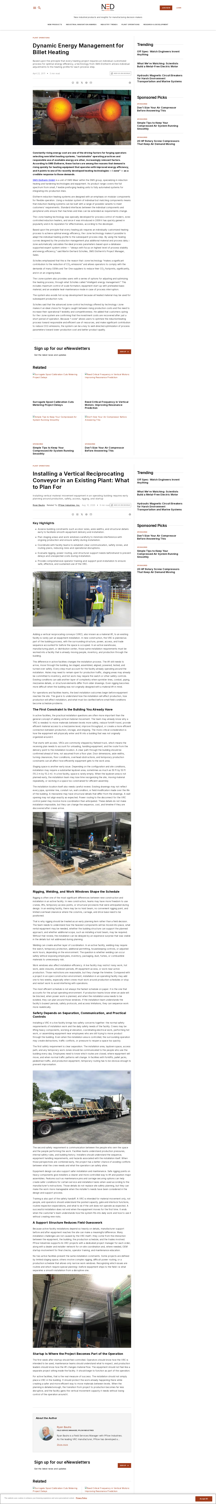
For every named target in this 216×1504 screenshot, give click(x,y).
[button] (34, 8)
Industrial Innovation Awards (81, 24)
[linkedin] (77, 82)
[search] (39, 8)
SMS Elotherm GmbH (44, 180)
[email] (91, 82)
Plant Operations (131, 24)
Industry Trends (109, 24)
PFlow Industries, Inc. (69, 505)
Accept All (204, 1499)
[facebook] (73, 82)
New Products (55, 24)
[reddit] (86, 82)
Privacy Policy (81, 1498)
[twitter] (82, 82)
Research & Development (156, 24)
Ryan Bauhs (39, 505)
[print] (130, 82)
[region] (108, 1499)
